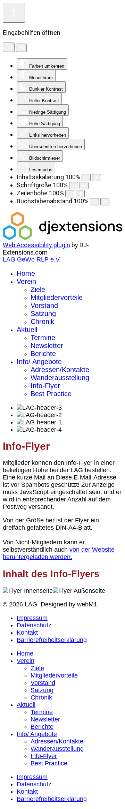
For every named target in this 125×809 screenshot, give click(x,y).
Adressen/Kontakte (60, 369)
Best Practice (51, 394)
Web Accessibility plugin (36, 245)
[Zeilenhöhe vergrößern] (80, 193)
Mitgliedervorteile (57, 297)
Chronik (42, 321)
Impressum (32, 617)
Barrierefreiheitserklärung (52, 639)
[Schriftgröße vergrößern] (84, 185)
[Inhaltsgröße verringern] (86, 177)
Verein (26, 281)
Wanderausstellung (60, 377)
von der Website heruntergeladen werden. (59, 553)
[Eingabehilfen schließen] (21, 48)
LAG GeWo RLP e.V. (32, 259)
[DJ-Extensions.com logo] (62, 237)
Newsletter (47, 345)
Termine (43, 337)
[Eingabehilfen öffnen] (14, 13)
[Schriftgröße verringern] (73, 185)
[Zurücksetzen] (9, 47)
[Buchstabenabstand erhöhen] (104, 201)
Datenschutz (34, 625)
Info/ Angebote (39, 361)
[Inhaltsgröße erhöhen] (96, 177)
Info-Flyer (45, 386)
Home (26, 273)
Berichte (43, 353)
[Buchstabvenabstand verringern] (94, 201)
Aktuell (27, 329)
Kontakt (27, 632)
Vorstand (44, 305)
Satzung (43, 313)
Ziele (38, 289)
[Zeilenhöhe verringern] (69, 193)
